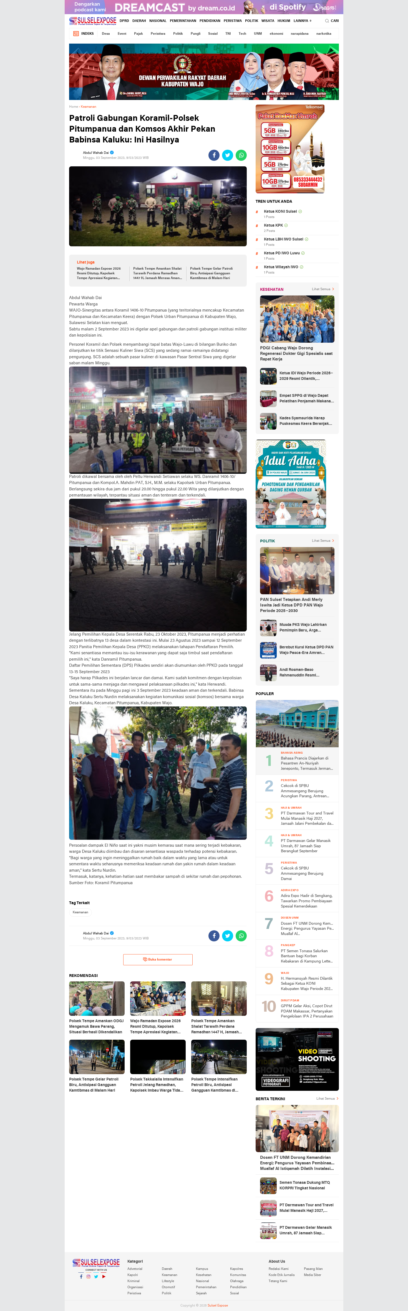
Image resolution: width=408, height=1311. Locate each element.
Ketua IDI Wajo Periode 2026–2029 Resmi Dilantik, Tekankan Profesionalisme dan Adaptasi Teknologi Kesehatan (306, 376)
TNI (228, 34)
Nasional (158, 21)
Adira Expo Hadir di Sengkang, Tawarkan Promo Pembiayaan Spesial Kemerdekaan (307, 901)
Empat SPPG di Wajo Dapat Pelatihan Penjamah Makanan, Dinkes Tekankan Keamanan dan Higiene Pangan (306, 399)
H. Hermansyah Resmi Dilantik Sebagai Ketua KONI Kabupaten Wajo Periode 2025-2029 (307, 984)
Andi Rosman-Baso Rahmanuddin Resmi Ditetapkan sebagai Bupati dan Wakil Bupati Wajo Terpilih (306, 673)
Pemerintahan (183, 21)
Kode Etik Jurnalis (282, 1275)
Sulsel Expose (218, 1305)
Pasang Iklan (313, 1269)
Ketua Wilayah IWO (281, 267)
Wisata (267, 21)
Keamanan (80, 912)
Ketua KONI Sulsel (280, 212)
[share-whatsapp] (241, 155)
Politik (251, 21)
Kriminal (133, 1281)
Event (122, 34)
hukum (284, 21)
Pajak (138, 34)
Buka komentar (160, 959)
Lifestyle (168, 1281)
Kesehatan (203, 1275)
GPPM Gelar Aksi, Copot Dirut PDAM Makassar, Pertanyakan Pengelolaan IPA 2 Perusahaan (307, 1011)
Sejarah (201, 1293)
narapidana (300, 34)
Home (73, 107)
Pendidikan (210, 21)
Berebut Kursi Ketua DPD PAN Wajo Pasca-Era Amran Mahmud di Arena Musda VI (306, 650)
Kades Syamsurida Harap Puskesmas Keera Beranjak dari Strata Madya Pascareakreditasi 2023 (304, 421)
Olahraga (236, 1281)
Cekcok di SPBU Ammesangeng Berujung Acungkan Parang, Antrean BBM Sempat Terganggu (304, 791)
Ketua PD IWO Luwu (282, 253)
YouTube (103, 1283)
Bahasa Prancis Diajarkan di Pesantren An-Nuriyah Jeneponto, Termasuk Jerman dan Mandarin (306, 764)
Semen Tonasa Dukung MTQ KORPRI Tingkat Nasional (304, 1185)
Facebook (81, 1283)
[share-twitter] (227, 155)
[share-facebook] (214, 155)
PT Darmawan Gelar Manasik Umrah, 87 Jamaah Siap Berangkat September (306, 846)
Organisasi (135, 1287)
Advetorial (134, 1269)
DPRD (124, 21)
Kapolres (236, 1269)
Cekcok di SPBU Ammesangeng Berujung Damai (302, 873)
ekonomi (276, 34)
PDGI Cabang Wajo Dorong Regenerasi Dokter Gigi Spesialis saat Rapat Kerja (296, 354)
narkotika (323, 34)
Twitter (96, 1283)
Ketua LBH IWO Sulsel (283, 239)
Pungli (195, 34)
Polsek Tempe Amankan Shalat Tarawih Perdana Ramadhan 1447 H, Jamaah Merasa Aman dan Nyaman (157, 273)
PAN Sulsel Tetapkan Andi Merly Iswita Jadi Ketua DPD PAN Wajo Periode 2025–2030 (291, 605)
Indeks (87, 34)
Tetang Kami (278, 1281)
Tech (242, 34)
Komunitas (238, 1275)
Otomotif (168, 1287)
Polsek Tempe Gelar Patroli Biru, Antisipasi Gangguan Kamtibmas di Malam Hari (211, 273)
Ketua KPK (273, 226)
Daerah (139, 21)
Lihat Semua (321, 289)
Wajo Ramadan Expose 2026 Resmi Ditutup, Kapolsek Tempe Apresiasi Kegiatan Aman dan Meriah (99, 273)
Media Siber (312, 1275)
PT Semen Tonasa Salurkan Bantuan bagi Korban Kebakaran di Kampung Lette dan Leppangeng (305, 956)
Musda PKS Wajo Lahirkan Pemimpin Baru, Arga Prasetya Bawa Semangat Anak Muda (303, 628)
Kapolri (132, 1275)
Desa (106, 34)
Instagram (88, 1283)
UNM (258, 34)
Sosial (213, 34)
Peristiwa (233, 21)
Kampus (202, 1269)
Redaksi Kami (279, 1269)
